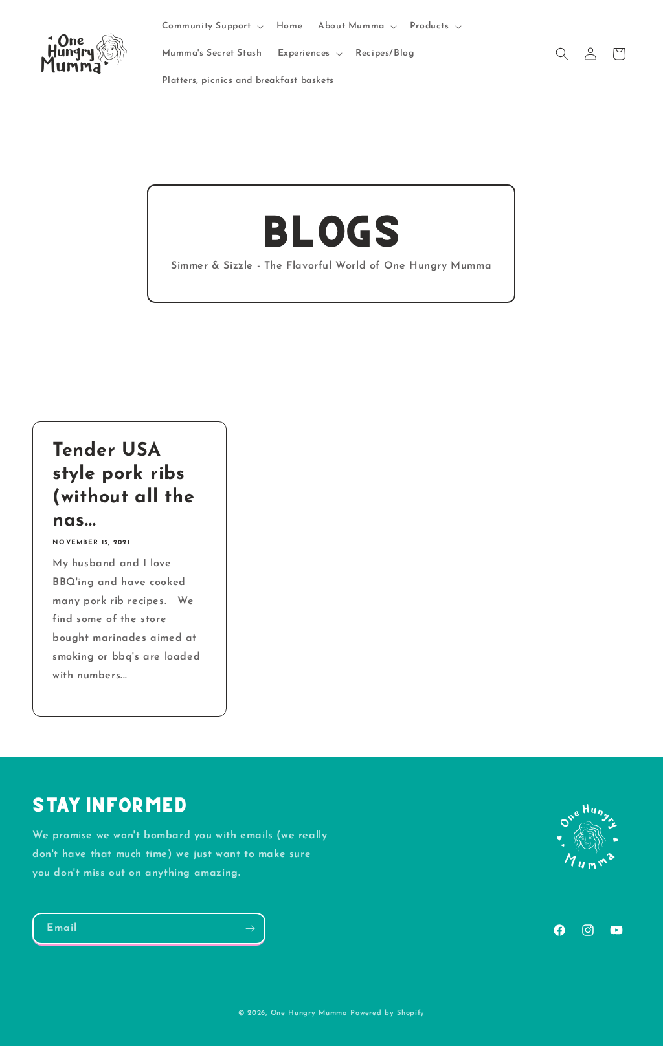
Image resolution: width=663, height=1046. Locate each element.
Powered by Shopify (387, 1013)
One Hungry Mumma (309, 1013)
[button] (211, 26)
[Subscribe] (250, 928)
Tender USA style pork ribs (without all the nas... (123, 485)
